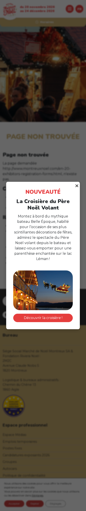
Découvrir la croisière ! (43, 318)
